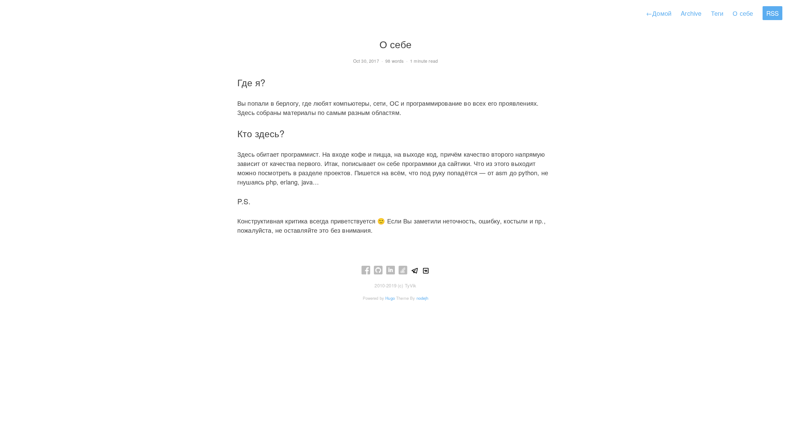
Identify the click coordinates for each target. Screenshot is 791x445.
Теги (717, 13)
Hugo (390, 298)
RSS (772, 13)
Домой (658, 13)
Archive (691, 13)
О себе (743, 13)
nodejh (423, 298)
